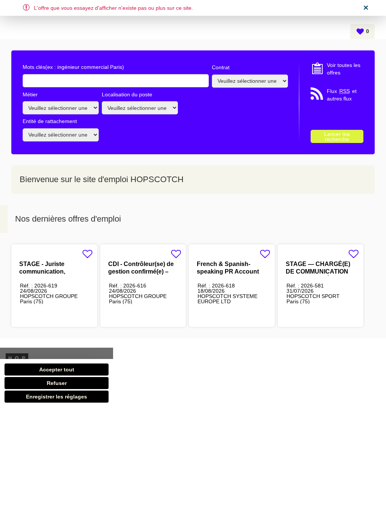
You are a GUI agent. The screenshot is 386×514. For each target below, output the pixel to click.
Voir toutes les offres (343, 69)
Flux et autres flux (342, 95)
